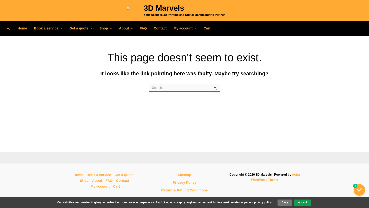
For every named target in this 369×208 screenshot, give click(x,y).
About (124, 28)
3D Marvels (164, 8)
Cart (207, 28)
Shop (103, 28)
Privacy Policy (184, 183)
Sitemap (184, 175)
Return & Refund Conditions (184, 190)
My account (183, 28)
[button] (8, 28)
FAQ (143, 28)
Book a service (46, 28)
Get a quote (78, 28)
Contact (160, 28)
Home (22, 28)
